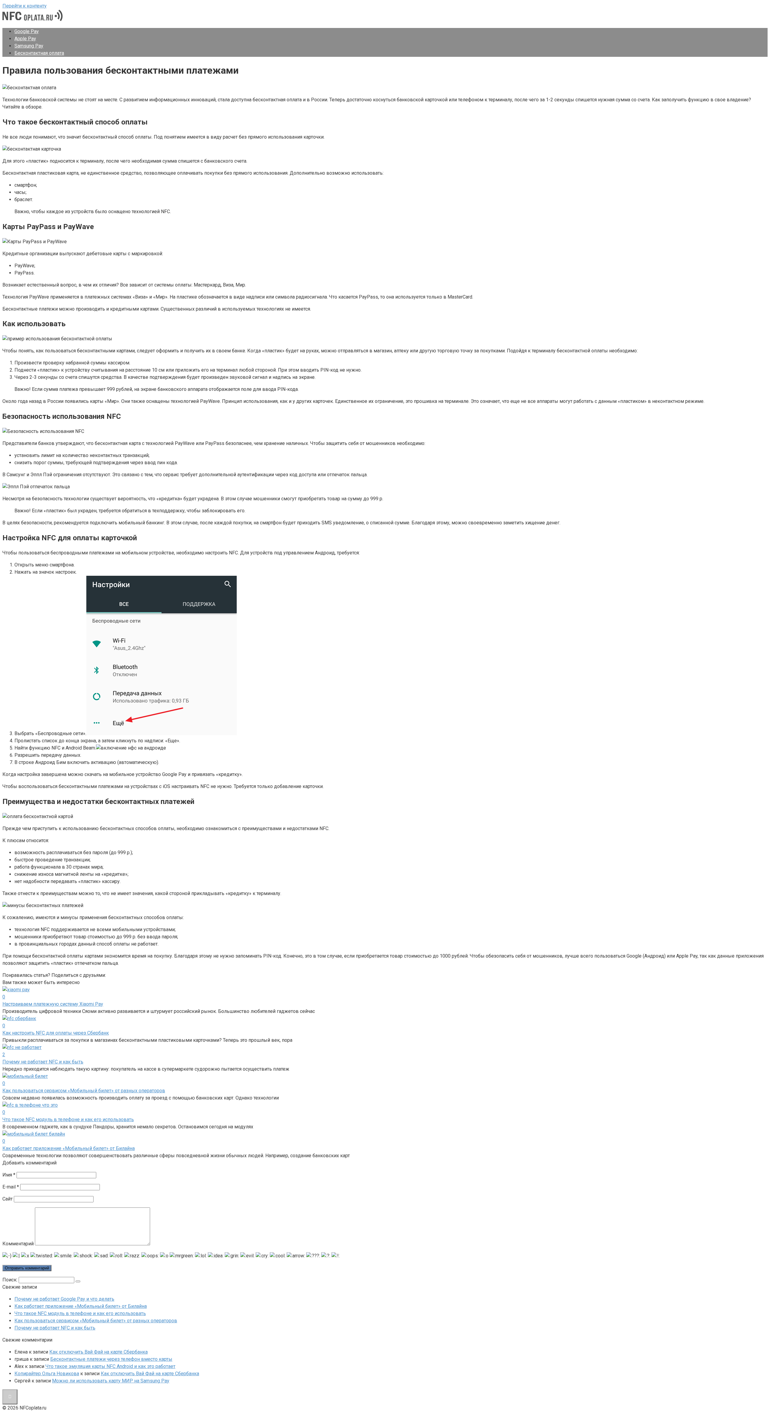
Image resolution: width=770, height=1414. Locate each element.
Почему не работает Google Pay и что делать (64, 1299)
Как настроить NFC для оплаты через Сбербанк (55, 1033)
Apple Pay (25, 38)
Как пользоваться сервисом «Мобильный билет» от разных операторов (83, 1090)
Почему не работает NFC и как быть (42, 1062)
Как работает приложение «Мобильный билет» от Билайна (68, 1148)
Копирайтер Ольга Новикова (46, 1373)
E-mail (10, 1187)
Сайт (7, 1199)
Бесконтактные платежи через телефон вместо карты (111, 1359)
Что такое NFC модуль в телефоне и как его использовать (68, 1119)
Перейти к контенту (24, 6)
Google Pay (26, 31)
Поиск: (10, 1280)
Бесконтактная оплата (39, 53)
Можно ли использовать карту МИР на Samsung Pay (110, 1381)
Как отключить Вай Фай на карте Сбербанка (98, 1352)
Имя (8, 1175)
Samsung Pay (28, 46)
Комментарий (18, 1244)
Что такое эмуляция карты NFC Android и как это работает (110, 1366)
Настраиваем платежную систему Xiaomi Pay (52, 1004)
